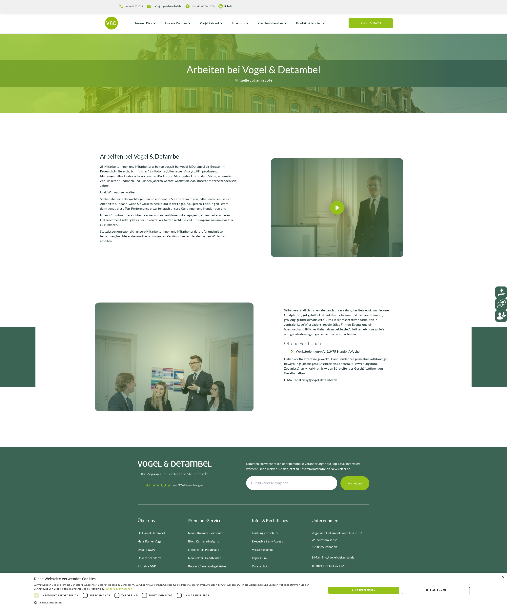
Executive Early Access (267, 541)
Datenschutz (260, 566)
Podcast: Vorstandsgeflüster (207, 566)
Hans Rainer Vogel (150, 541)
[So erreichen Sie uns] (501, 304)
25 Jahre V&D (147, 566)
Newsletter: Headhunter (204, 558)
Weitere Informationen (119, 588)
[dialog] (253, 590)
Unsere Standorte (149, 558)
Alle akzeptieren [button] (363, 590)
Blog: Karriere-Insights (203, 541)
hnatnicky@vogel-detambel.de (316, 380)
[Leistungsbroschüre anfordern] (501, 292)
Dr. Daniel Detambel (151, 533)
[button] (143, 23)
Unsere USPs (146, 549)
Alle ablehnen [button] (436, 590)
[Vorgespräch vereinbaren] (501, 316)
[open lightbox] (337, 207)
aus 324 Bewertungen (188, 485)
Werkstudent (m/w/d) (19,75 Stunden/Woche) (328, 351)
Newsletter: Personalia (203, 549)
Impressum (259, 558)
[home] (112, 23)
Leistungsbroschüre (265, 533)
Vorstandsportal (263, 549)
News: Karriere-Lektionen (205, 533)
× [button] (502, 577)
